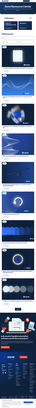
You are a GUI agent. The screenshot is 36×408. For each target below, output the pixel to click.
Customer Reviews (31, 388)
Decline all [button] (28, 404)
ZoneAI (17, 370)
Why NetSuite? (18, 381)
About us (24, 366)
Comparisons (32, 376)
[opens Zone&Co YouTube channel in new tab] (5, 373)
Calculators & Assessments (32, 381)
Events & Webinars (31, 373)
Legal (19, 397)
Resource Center (31, 367)
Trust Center (24, 377)
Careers (24, 369)
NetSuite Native (17, 373)
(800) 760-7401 (26, 397)
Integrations (18, 378)
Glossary (31, 371)
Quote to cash (10, 367)
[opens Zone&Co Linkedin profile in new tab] (3, 373)
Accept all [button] (28, 402)
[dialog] (18, 403)
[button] (33, 1)
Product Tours (31, 378)
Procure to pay (10, 370)
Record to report (10, 378)
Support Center (10, 397)
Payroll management (10, 375)
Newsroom (25, 371)
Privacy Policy (13, 397)
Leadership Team (25, 374)
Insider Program (31, 391)
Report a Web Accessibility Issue (23, 397)
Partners (24, 367)
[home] (5, 1)
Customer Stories (31, 385)
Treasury (9, 372)
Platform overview (17, 368)
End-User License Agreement (16, 397)
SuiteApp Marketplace (18, 384)
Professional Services (18, 376)
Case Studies (32, 369)
